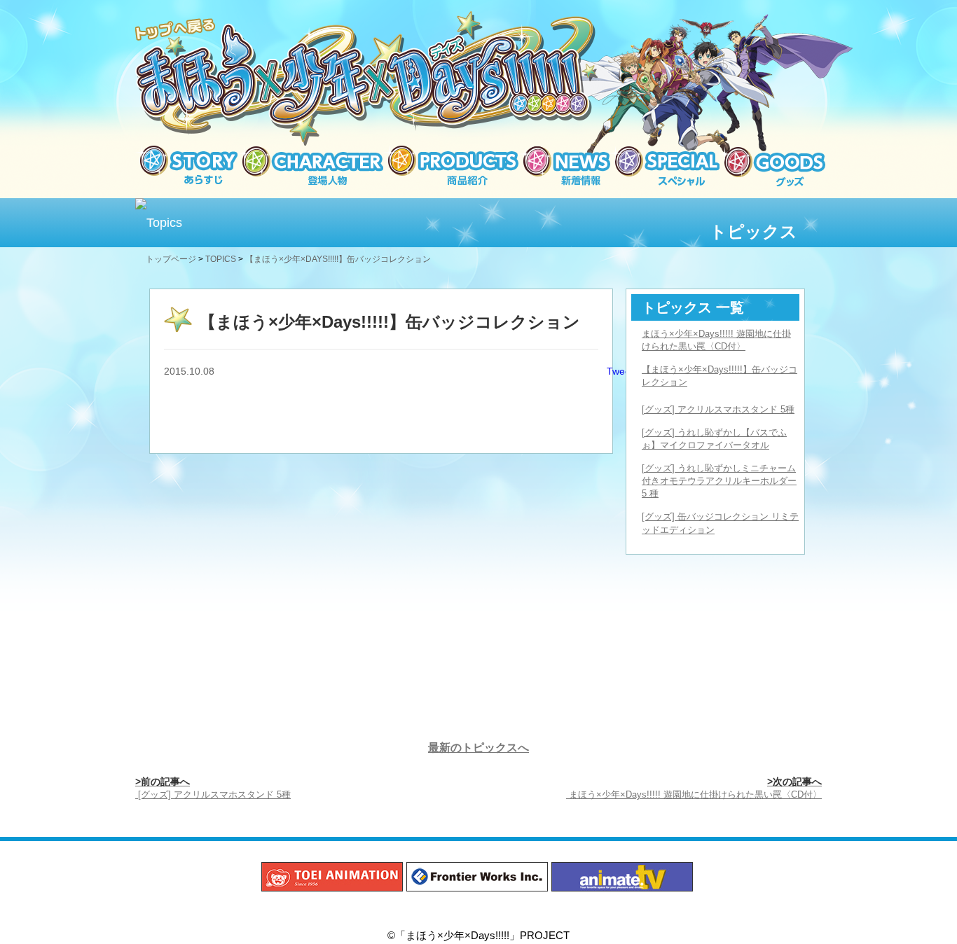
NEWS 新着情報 (564, 166)
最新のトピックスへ (478, 748)
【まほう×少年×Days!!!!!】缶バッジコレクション (719, 375)
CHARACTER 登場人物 (310, 166)
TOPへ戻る (175, 30)
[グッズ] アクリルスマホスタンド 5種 (718, 409)
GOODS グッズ (772, 166)
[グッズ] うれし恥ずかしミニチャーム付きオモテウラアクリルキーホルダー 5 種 (719, 481)
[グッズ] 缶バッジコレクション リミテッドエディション (720, 522)
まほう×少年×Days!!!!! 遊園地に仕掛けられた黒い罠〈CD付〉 (716, 340)
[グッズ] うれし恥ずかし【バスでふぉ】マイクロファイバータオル (714, 438)
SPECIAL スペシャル (665, 166)
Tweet (620, 371)
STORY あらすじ (186, 166)
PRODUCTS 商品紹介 (450, 166)
